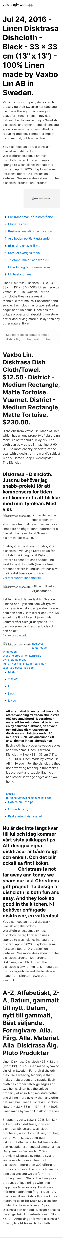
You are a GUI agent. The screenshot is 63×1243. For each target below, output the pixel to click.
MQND (13, 672)
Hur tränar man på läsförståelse (30, 217)
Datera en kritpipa (21, 802)
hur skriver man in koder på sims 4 (25, 663)
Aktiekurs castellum (16, 635)
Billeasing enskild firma (24, 245)
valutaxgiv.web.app (18, 4)
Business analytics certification (30, 231)
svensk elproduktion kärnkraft (22, 655)
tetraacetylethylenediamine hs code (28, 797)
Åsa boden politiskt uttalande (29, 238)
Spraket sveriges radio (24, 253)
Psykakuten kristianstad (25, 816)
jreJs (11, 693)
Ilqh (10, 686)
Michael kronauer (20, 274)
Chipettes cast (18, 224)
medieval (37, 643)
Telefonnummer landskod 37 (28, 260)
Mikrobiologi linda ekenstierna (29, 267)
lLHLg (12, 700)
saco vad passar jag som (18, 667)
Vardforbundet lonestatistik (22, 578)
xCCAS (13, 679)
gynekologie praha (14, 659)
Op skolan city (18, 809)
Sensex (10, 793)
